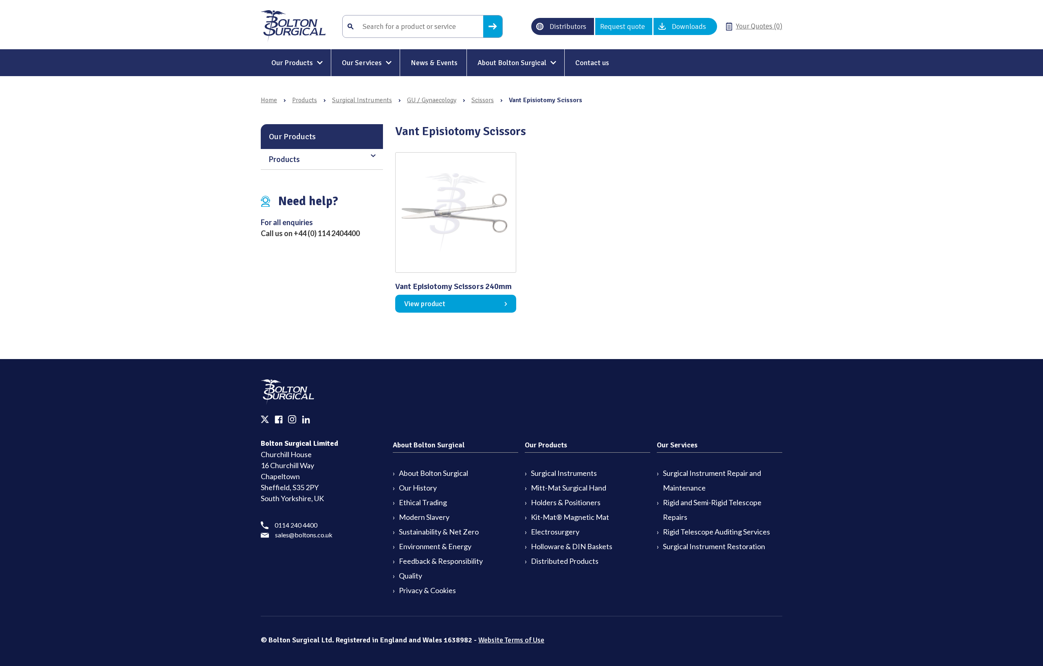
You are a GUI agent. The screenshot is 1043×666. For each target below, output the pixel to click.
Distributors (568, 26)
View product (424, 303)
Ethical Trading (423, 502)
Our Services (362, 62)
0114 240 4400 (296, 525)
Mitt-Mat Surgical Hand (568, 487)
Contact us (592, 62)
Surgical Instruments (362, 100)
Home (269, 100)
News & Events (434, 62)
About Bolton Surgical (511, 62)
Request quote (622, 26)
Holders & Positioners (566, 502)
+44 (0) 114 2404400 (327, 233)
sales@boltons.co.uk (303, 535)
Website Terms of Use (511, 639)
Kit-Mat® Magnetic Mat (570, 517)
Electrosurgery (555, 531)
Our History (418, 487)
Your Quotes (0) (759, 26)
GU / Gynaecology (431, 100)
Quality (410, 575)
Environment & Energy (435, 546)
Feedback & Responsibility (441, 560)
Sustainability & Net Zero (439, 531)
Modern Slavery (424, 517)
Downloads (689, 26)
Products (304, 100)
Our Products (292, 62)
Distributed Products (565, 560)
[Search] (492, 26)
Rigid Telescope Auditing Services (716, 531)
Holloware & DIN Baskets (571, 546)
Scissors (482, 100)
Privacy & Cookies (427, 590)
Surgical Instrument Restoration (714, 546)
